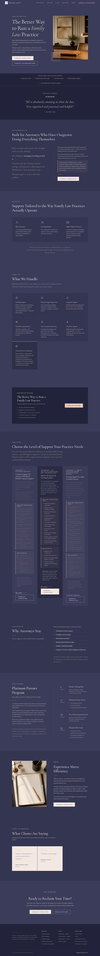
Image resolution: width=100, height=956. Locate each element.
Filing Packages (45, 936)
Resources (65, 2)
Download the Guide (73, 405)
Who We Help (40, 2)
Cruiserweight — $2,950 (64, 936)
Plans (57, 2)
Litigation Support (46, 939)
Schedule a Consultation (87, 2)
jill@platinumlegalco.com (82, 952)
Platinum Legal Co (15, 3)
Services (50, 2)
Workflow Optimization (47, 941)
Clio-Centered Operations (48, 944)
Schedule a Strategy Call (73, 599)
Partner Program (62, 941)
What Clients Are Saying (81, 941)
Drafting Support (46, 934)
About (74, 2)
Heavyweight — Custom (64, 939)
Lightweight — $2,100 (63, 934)
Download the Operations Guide (25, 63)
